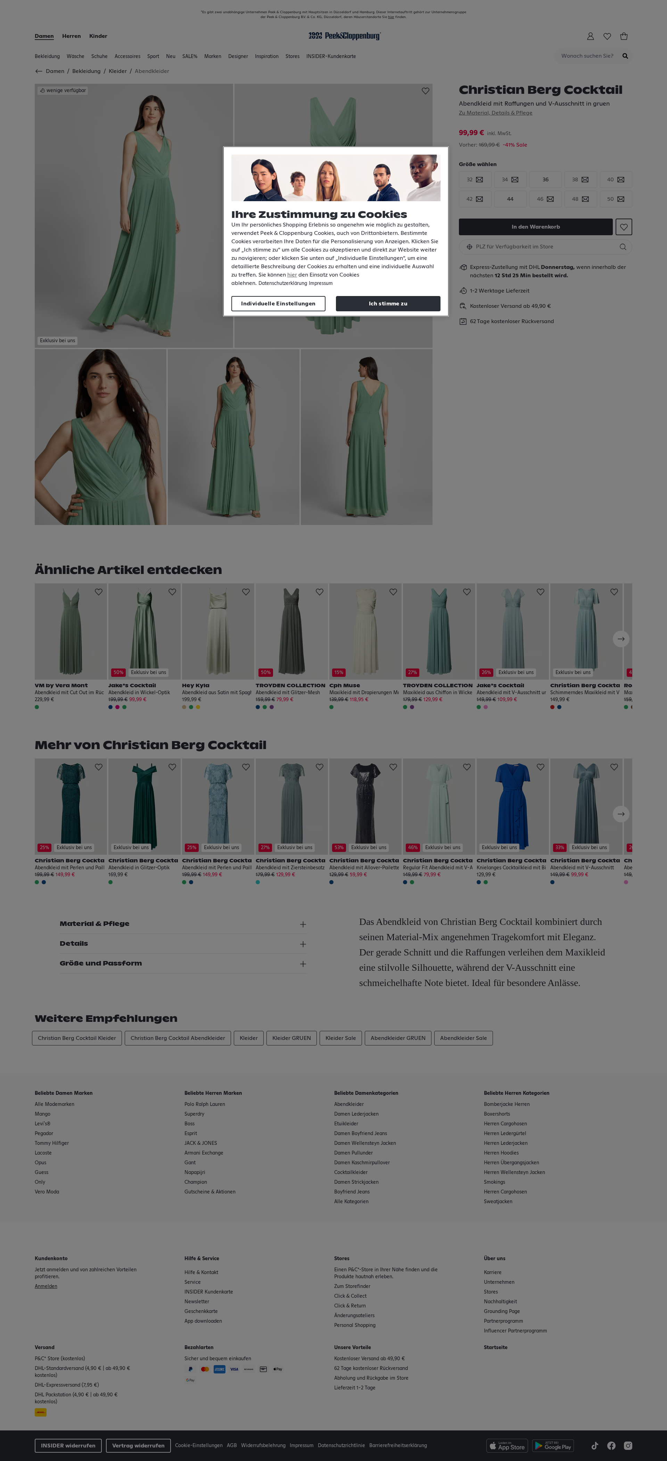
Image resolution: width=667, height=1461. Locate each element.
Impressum (321, 283)
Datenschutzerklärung (282, 283)
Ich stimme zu (388, 303)
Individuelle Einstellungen (278, 303)
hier (292, 275)
